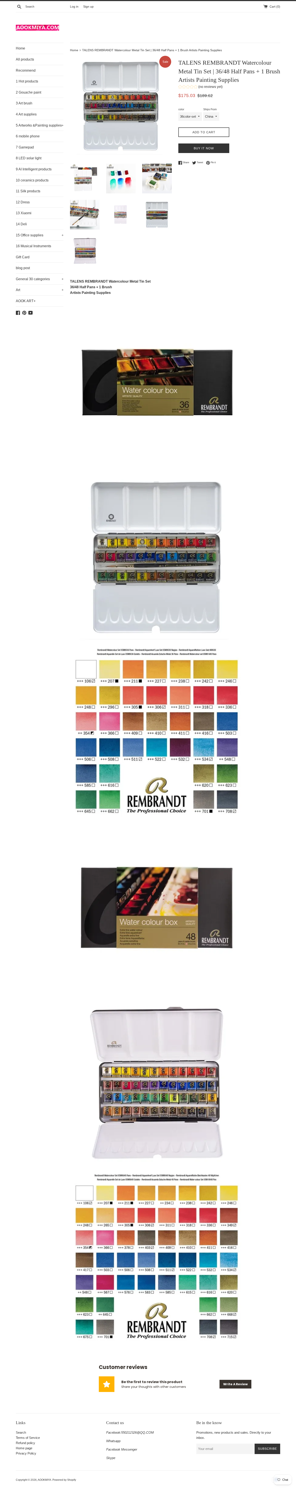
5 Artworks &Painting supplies (39, 125)
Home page (24, 1448)
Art (39, 290)
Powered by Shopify (64, 1479)
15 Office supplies (39, 235)
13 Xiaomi (23, 213)
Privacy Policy (26, 1453)
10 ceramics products (32, 180)
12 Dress (23, 202)
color (181, 109)
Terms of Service (28, 1438)
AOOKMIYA (44, 1479)
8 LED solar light (28, 158)
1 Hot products (27, 81)
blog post (23, 268)
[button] (200, 87)
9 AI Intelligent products (34, 169)
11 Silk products (28, 191)
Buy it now (204, 148)
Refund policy (25, 1443)
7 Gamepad (25, 147)
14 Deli (21, 224)
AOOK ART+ (26, 301)
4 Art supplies (26, 114)
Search (21, 1432)
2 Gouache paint (28, 92)
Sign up (88, 6)
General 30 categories (39, 279)
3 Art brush (24, 103)
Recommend (26, 70)
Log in (74, 6)
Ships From (210, 109)
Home (20, 48)
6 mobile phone (28, 136)
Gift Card (22, 257)
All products (25, 59)
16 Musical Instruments (33, 246)
